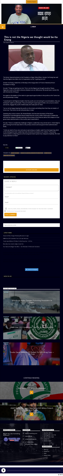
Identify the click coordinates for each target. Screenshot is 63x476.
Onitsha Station (31, 2)
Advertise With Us (48, 433)
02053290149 (28, 436)
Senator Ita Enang (9, 155)
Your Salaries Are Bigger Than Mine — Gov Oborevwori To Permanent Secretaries (21, 246)
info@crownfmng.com (30, 439)
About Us (46, 449)
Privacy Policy (47, 455)
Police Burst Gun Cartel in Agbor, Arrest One (13, 244)
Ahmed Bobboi (15, 153)
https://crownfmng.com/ (31, 433)
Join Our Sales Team (49, 437)
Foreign (6, 344)
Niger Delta (47, 153)
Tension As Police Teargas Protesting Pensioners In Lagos (16, 235)
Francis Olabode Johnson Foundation (32, 153)
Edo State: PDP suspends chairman (32, 388)
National (6, 292)
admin (6, 165)
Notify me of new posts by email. (16, 211)
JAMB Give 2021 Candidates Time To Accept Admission (15, 238)
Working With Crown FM (50, 435)
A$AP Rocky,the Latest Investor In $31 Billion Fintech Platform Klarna (32, 409)
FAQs (45, 453)
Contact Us (46, 439)
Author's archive (31, 170)
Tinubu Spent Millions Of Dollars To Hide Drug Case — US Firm (17, 241)
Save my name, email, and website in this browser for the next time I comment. (30, 209)
